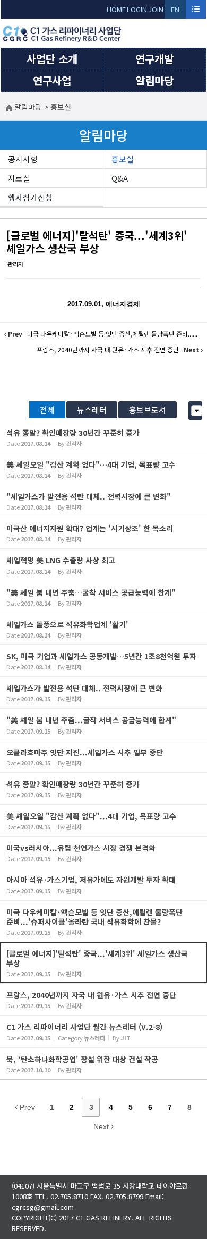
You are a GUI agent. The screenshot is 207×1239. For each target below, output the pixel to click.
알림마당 (154, 80)
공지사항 (23, 159)
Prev (26, 1107)
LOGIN (137, 9)
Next (102, 1126)
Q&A (119, 178)
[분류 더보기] (196, 410)
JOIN (155, 9)
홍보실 (122, 159)
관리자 (15, 264)
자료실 (19, 178)
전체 (47, 409)
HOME (116, 9)
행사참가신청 (30, 197)
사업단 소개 (52, 58)
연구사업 (52, 80)
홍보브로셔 (147, 409)
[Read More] (103, 437)
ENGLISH (175, 11)
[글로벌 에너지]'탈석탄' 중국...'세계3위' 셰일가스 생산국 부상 (96, 242)
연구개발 (154, 58)
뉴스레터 (92, 409)
